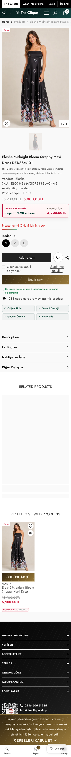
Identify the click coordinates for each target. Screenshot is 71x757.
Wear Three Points (33, 4)
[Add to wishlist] (31, 526)
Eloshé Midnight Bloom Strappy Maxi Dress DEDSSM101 (18, 590)
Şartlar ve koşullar (57, 268)
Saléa (52, 4)
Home (5, 22)
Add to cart (27, 257)
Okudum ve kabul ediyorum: (19, 269)
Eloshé (19, 178)
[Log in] (55, 13)
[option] (35, 78)
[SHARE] (66, 257)
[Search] (4, 12)
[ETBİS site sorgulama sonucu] (10, 712)
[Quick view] (31, 533)
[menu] (46, 13)
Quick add (18, 577)
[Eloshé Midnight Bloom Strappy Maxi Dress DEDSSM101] (18, 546)
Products (19, 22)
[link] (58, 257)
